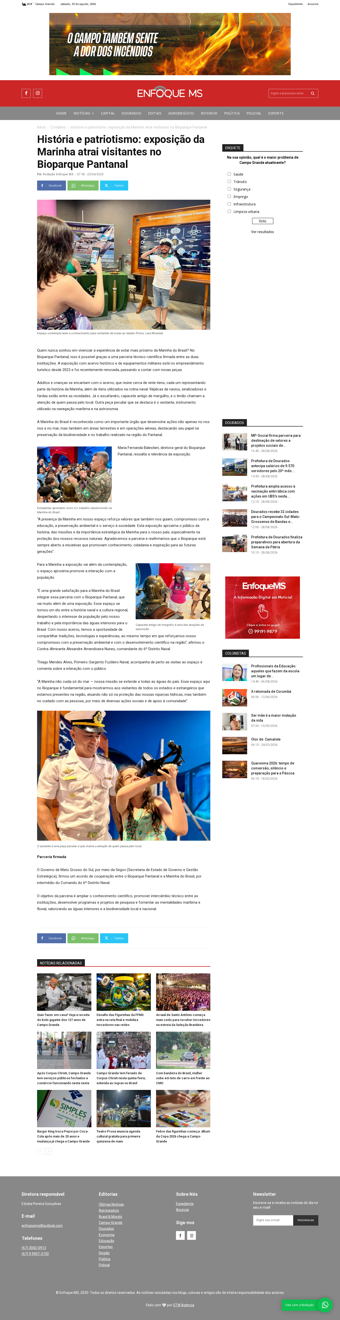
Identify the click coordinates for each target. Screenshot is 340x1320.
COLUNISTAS (235, 653)
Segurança (241, 189)
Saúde (238, 174)
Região (104, 1253)
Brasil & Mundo (110, 1217)
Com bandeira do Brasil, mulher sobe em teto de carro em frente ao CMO (183, 1078)
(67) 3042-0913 (34, 1248)
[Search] (312, 93)
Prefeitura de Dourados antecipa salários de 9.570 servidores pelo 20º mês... (273, 466)
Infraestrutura (244, 204)
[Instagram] (37, 93)
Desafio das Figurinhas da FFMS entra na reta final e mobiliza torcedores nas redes (120, 1020)
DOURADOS (234, 423)
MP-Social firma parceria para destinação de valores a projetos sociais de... (276, 440)
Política (104, 1259)
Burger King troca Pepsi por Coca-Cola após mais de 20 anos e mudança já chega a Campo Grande (63, 1136)
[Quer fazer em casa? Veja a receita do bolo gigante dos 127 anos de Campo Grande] (64, 992)
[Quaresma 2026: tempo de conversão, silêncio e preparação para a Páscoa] (234, 769)
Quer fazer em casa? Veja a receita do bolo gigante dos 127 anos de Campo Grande (63, 1020)
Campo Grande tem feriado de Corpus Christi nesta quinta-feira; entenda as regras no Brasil (121, 1078)
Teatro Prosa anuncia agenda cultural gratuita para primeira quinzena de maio (118, 1136)
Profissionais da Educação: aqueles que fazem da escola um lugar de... (275, 671)
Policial (104, 1265)
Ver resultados (262, 232)
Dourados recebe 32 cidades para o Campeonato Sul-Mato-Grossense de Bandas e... (275, 517)
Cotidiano (58, 127)
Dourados (106, 1229)
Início (41, 127)
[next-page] (48, 1151)
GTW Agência (183, 1305)
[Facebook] (26, 93)
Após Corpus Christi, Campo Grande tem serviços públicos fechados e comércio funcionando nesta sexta (64, 1078)
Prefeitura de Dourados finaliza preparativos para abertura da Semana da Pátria (276, 542)
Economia (106, 1235)
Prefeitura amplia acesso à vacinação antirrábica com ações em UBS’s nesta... (273, 491)
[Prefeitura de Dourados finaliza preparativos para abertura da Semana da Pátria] (234, 543)
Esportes (106, 1247)
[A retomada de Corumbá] (234, 697)
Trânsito (240, 181)
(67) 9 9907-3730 (35, 1254)
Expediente (185, 1204)
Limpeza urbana (246, 211)
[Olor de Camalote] (234, 745)
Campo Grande (110, 1223)
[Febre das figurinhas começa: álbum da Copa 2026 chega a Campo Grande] (183, 1108)
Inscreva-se (306, 1220)
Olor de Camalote (266, 739)
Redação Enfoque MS (58, 174)
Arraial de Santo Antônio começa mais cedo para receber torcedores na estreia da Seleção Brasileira (183, 1020)
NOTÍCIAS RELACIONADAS (61, 963)
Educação (106, 1241)
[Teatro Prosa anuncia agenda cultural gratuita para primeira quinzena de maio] (124, 1108)
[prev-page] (40, 1151)
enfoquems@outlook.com (42, 1226)
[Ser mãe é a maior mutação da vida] (234, 721)
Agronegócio (109, 1210)
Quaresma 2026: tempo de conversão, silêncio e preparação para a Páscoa (272, 768)
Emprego (240, 196)
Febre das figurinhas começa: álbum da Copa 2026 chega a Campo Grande (183, 1136)
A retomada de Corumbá (271, 691)
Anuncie (182, 1210)
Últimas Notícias (111, 1204)
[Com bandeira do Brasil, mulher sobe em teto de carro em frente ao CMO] (183, 1050)
